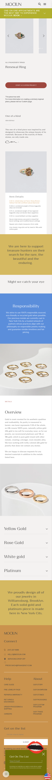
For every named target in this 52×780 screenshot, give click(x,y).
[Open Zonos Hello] (46, 774)
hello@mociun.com (16, 654)
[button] (39, 4)
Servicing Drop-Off (16, 659)
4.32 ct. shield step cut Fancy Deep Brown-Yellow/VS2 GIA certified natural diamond (24, 202)
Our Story (38, 685)
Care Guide (9, 685)
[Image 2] (40, 48)
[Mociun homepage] (13, 4)
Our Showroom (40, 690)
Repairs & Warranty (13, 695)
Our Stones (38, 695)
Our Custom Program (38, 706)
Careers (8, 714)
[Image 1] (38, 48)
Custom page (27, 102)
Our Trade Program (38, 713)
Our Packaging (40, 700)
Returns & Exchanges (9, 701)
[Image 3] (42, 48)
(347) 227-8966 (13, 650)
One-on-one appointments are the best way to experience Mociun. (22, 13)
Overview (13, 412)
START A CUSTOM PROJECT (26, 85)
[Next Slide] (44, 36)
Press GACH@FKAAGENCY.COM (18, 665)
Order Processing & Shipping (13, 708)
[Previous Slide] (8, 36)
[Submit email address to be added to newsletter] (41, 761)
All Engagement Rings (15, 62)
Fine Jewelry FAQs (12, 690)
